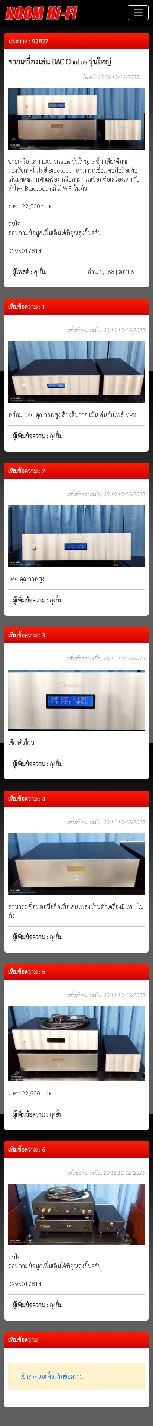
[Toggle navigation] (138, 12)
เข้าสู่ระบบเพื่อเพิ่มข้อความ (52, 1376)
